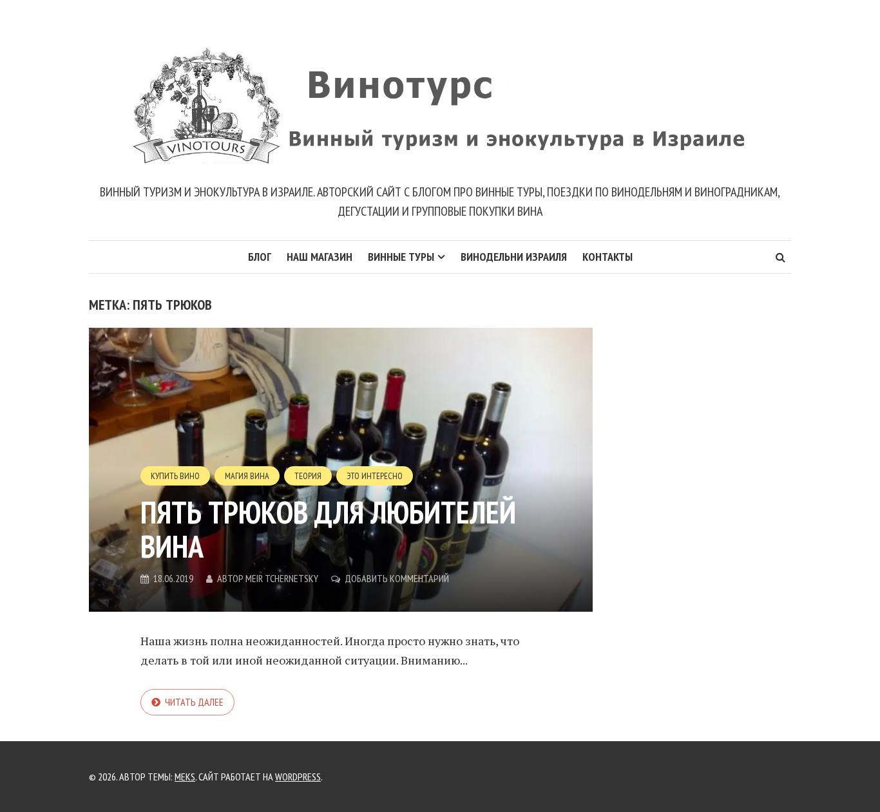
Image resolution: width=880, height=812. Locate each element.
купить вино (175, 476)
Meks (185, 776)
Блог (259, 256)
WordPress (298, 776)
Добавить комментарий (397, 578)
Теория (307, 476)
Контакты (607, 256)
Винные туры (401, 256)
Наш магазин (319, 256)
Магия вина (247, 476)
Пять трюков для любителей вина (328, 529)
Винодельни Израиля (514, 256)
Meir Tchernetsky (281, 578)
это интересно (375, 476)
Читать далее (194, 701)
